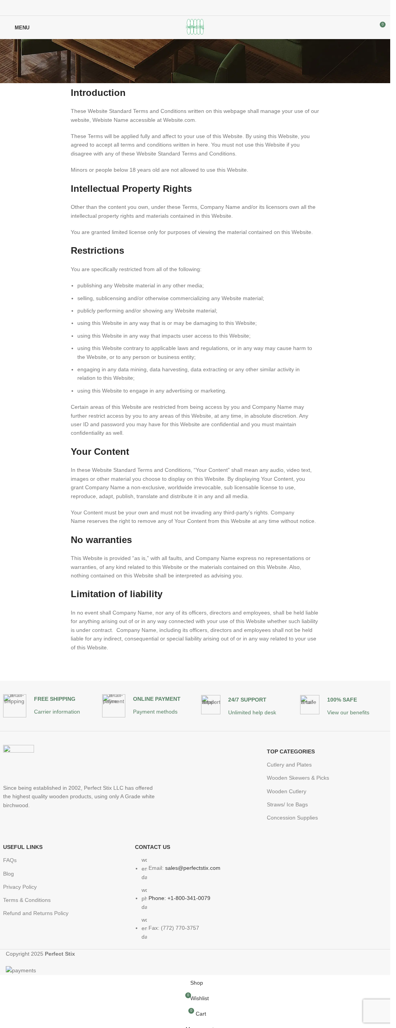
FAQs (10, 860)
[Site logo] (195, 27)
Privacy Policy (20, 887)
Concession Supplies (292, 818)
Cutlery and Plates (289, 765)
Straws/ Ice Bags (287, 804)
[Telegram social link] (213, 8)
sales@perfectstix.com (192, 868)
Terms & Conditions (27, 900)
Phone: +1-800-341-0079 (179, 898)
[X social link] (186, 8)
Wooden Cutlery (286, 791)
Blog (8, 874)
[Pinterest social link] (195, 8)
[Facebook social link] (176, 8)
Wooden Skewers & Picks (298, 778)
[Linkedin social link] (204, 8)
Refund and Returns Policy (35, 913)
